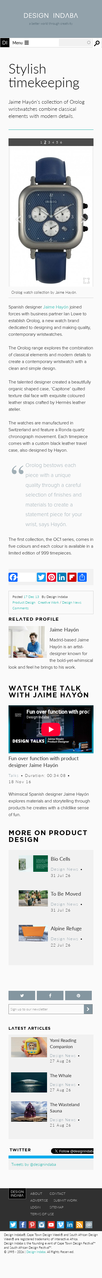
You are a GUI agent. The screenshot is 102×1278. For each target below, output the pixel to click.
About (36, 1193)
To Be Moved (66, 893)
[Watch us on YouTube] (51, 1224)
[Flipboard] (71, 577)
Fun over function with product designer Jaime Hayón (43, 761)
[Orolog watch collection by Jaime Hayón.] (51, 285)
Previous (21, 245)
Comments (20, 608)
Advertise (39, 1200)
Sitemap (56, 1207)
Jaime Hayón (64, 629)
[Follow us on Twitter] (21, 995)
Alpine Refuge (66, 928)
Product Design (23, 602)
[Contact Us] (88, 1224)
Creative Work (48, 602)
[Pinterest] (51, 577)
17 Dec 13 (31, 596)
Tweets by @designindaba (33, 1164)
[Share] (82, 577)
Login (35, 1207)
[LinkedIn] (61, 577)
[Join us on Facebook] (50, 995)
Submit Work (65, 1200)
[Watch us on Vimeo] (60, 1224)
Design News (71, 602)
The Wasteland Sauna (65, 1107)
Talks (13, 775)
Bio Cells (60, 858)
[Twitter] (41, 577)
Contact (57, 1193)
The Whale (60, 1075)
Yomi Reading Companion (63, 1043)
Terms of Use (42, 1214)
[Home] (51, 16)
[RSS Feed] (79, 1224)
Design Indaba (35, 1252)
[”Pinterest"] (78, 995)
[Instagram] (41, 1224)
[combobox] (75, 42)
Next (81, 245)
